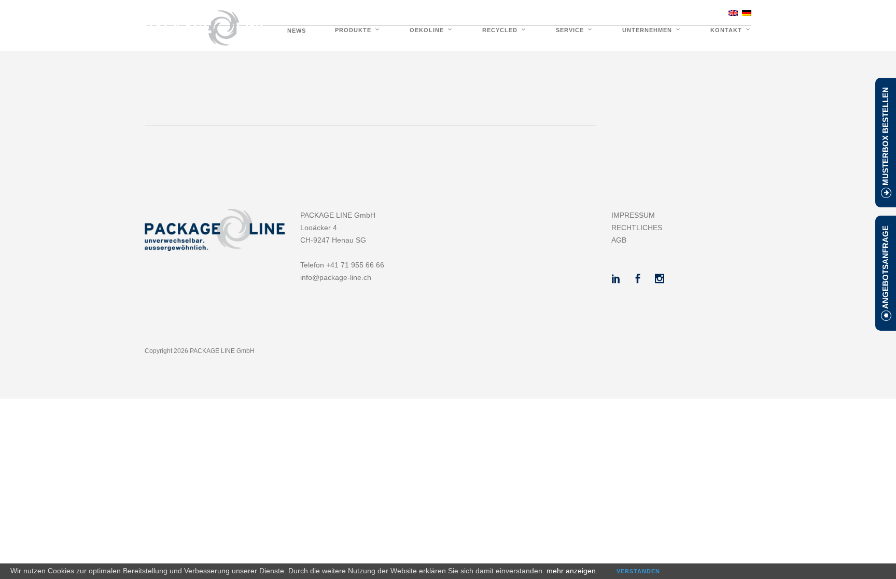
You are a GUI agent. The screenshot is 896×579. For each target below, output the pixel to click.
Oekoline (427, 30)
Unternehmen (647, 30)
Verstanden (638, 571)
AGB (618, 240)
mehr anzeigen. (572, 571)
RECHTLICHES (636, 227)
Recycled (499, 30)
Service (570, 30)
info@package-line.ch (335, 277)
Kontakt (726, 30)
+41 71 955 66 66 (685, 12)
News (296, 30)
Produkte (353, 30)
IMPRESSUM (633, 215)
